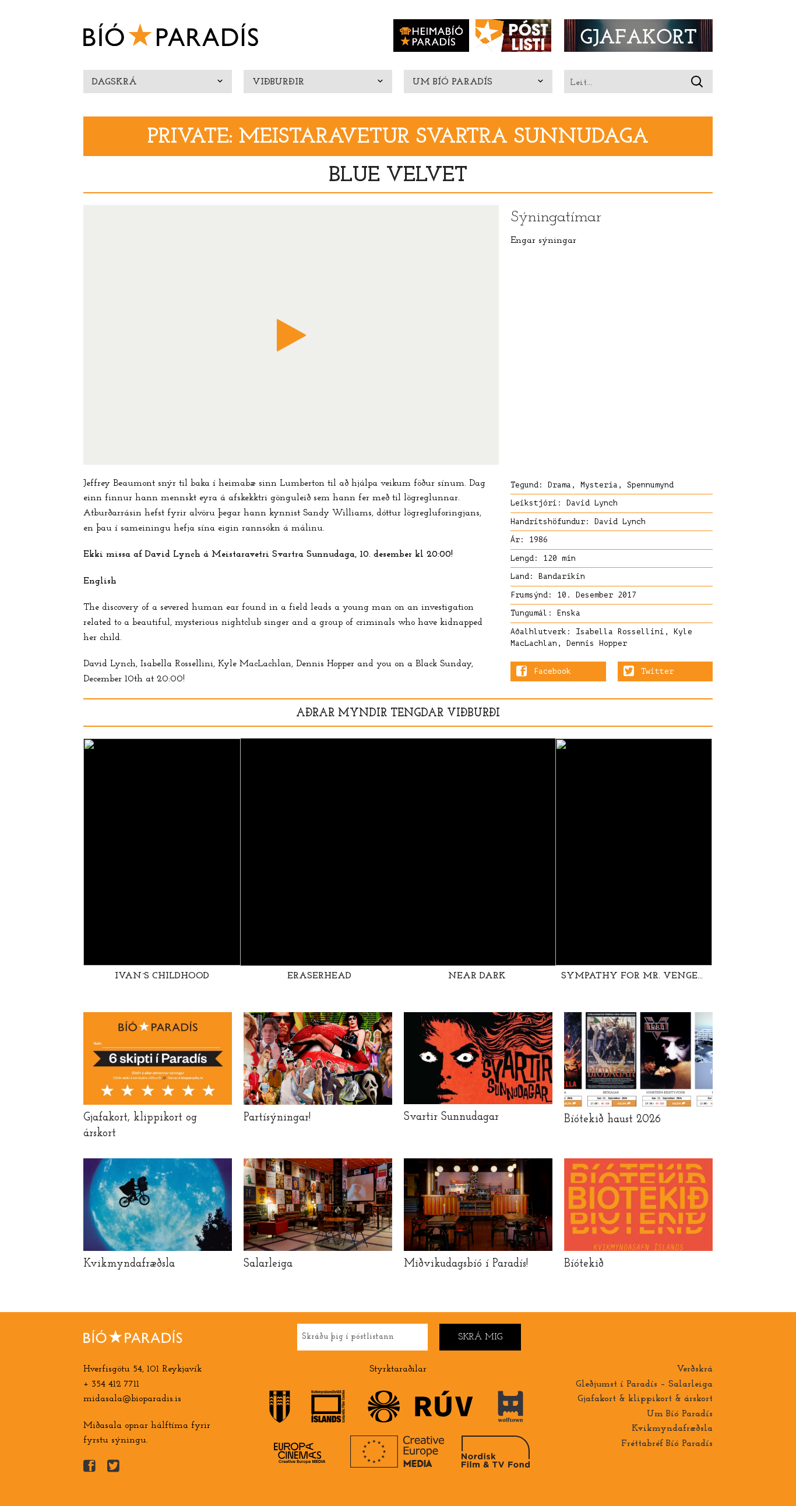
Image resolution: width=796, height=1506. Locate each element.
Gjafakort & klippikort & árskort (645, 1399)
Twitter (657, 671)
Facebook (552, 671)
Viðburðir (278, 82)
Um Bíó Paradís (452, 82)
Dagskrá (114, 82)
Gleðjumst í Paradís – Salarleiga (644, 1384)
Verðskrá (695, 1369)
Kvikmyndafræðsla (672, 1428)
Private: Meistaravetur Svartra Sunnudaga (398, 137)
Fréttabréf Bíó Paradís (667, 1443)
